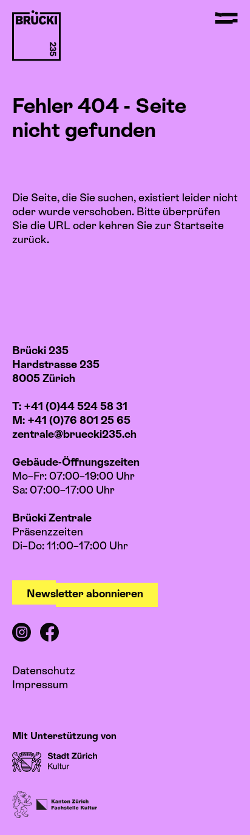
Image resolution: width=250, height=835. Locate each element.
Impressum (40, 684)
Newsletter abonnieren (85, 593)
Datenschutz (43, 670)
